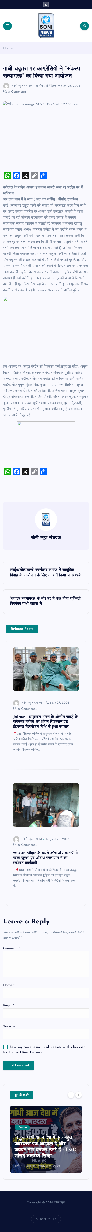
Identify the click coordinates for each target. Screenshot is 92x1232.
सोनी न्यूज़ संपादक (22, 86)
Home (8, 48)
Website (9, 1026)
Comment (11, 948)
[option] (46, 1139)
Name (9, 985)
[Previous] (71, 1095)
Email (8, 1005)
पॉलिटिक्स (51, 86)
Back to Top (48, 1219)
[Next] (78, 1095)
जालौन (39, 86)
